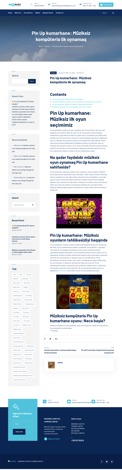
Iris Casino (26, 312)
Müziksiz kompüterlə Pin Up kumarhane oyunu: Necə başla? (72, 107)
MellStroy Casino (27, 325)
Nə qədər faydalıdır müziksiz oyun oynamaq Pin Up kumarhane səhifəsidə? (77, 102)
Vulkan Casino (17, 350)
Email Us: (54, 3)
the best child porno (18, 342)
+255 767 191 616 (53, 403)
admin (73, 73)
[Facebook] (44, 339)
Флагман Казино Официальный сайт (23, 375)
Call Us (36, 3)
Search (15, 75)
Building (47, 46)
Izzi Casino (16, 317)
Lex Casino (16, 325)
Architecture (25, 279)
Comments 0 (80, 73)
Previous (46, 348)
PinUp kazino (62, 271)
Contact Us (59, 13)
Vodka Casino (30, 346)
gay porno (15, 308)
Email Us (74, 400)
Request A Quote (54, 439)
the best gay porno (18, 346)
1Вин (20, 274)
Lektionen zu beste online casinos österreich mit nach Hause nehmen (23, 239)
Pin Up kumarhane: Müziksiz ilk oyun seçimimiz (67, 99)
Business (15, 291)
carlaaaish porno (17, 295)
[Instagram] (107, 462)
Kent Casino (26, 317)
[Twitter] (50, 339)
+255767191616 (39, 6)
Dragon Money (17, 300)
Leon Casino (26, 321)
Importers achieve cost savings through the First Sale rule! (23, 148)
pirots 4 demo (16, 338)
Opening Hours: (87, 3)
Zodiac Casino (17, 354)
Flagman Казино (29, 304)
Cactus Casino (26, 291)
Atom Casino (16, 283)
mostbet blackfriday (18, 333)
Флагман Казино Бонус (19, 367)
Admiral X (15, 279)
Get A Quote (107, 5)
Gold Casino (16, 312)
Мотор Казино (17, 363)
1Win (14, 274)
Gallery (37, 13)
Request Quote (48, 13)
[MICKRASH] (15, 5)
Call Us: (50, 400)
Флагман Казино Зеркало (20, 371)
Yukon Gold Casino (29, 350)
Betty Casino (16, 287)
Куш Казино (29, 359)
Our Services (28, 13)
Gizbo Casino (25, 308)
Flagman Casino (17, 304)
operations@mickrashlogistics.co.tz (63, 6)
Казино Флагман (17, 359)
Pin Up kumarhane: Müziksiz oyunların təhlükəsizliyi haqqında (72, 104)
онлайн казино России (19, 380)
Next (112, 348)
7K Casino (28, 274)
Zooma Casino (28, 354)
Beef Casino (27, 283)
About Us (18, 13)
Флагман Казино (28, 363)
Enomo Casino (28, 300)
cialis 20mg (29, 295)
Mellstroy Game (17, 329)
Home (10, 13)
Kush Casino (16, 321)
